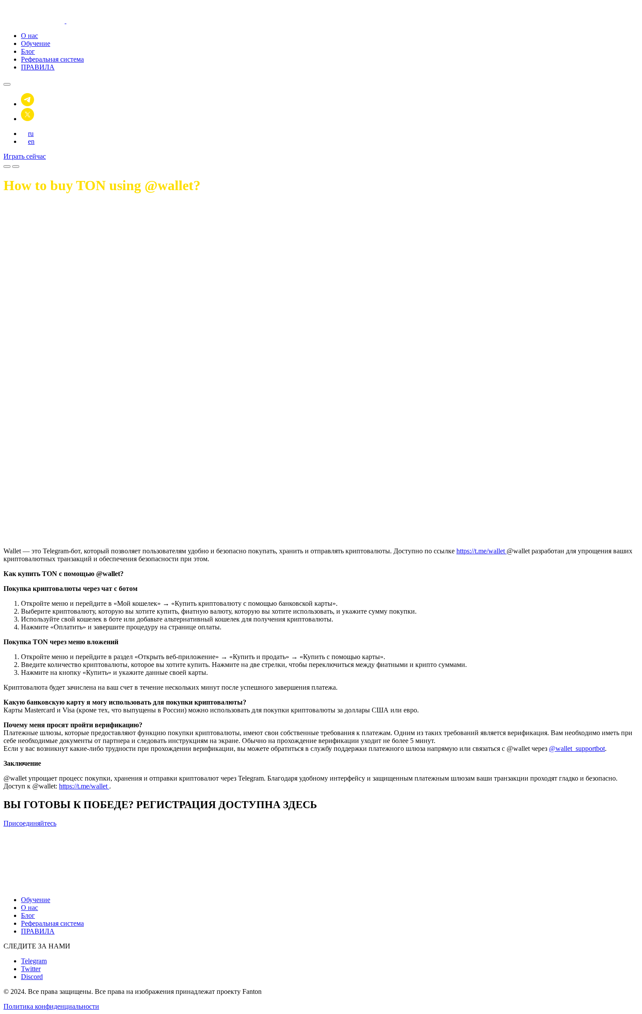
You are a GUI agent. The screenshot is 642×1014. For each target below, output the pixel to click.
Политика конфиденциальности (51, 1006)
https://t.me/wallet (481, 551)
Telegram (34, 961)
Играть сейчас (24, 156)
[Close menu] (6, 84)
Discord (32, 976)
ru (31, 133)
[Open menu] (6, 166)
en (31, 141)
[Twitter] (27, 118)
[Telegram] (27, 104)
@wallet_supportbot (577, 748)
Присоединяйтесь (29, 823)
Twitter (31, 968)
